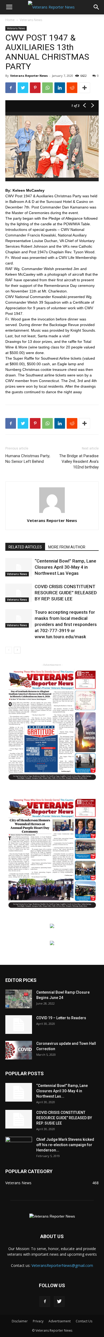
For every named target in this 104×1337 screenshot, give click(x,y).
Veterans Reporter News (29, 76)
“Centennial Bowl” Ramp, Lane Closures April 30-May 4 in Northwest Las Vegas (65, 567)
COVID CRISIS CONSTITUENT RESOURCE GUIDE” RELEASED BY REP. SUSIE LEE (66, 592)
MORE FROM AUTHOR (66, 547)
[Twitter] (59, 1301)
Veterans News (31, 20)
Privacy (38, 1321)
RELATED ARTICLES (25, 547)
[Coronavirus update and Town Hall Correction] (18, 1050)
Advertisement (60, 1321)
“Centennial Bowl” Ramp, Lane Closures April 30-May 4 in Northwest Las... (62, 1090)
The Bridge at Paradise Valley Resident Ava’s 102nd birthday (79, 461)
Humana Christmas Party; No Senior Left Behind (27, 458)
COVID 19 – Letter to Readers (61, 1018)
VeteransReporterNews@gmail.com (62, 1265)
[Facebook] (44, 1301)
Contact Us (84, 1321)
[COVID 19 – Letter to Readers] (18, 1024)
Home (10, 20)
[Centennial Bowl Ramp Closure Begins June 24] (18, 999)
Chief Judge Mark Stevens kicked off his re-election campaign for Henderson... (65, 1144)
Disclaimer (20, 1321)
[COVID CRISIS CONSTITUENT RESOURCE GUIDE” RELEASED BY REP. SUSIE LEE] (18, 593)
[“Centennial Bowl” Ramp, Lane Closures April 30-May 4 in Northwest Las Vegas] (18, 567)
